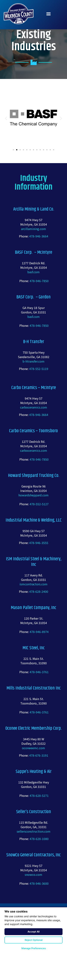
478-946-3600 (39, 883)
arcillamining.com (33, 228)
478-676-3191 (38, 755)
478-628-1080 (39, 838)
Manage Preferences (33, 948)
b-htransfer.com (33, 361)
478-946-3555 (38, 542)
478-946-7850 (39, 281)
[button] (48, 13)
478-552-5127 (39, 504)
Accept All (33, 931)
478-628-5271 (39, 795)
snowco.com (33, 874)
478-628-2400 (38, 591)
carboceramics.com (33, 407)
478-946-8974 (39, 631)
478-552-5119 (38, 368)
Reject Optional (33, 939)
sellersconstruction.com (33, 831)
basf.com (33, 272)
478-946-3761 (39, 672)
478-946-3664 (38, 236)
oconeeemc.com (33, 748)
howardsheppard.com (33, 495)
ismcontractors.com (33, 584)
